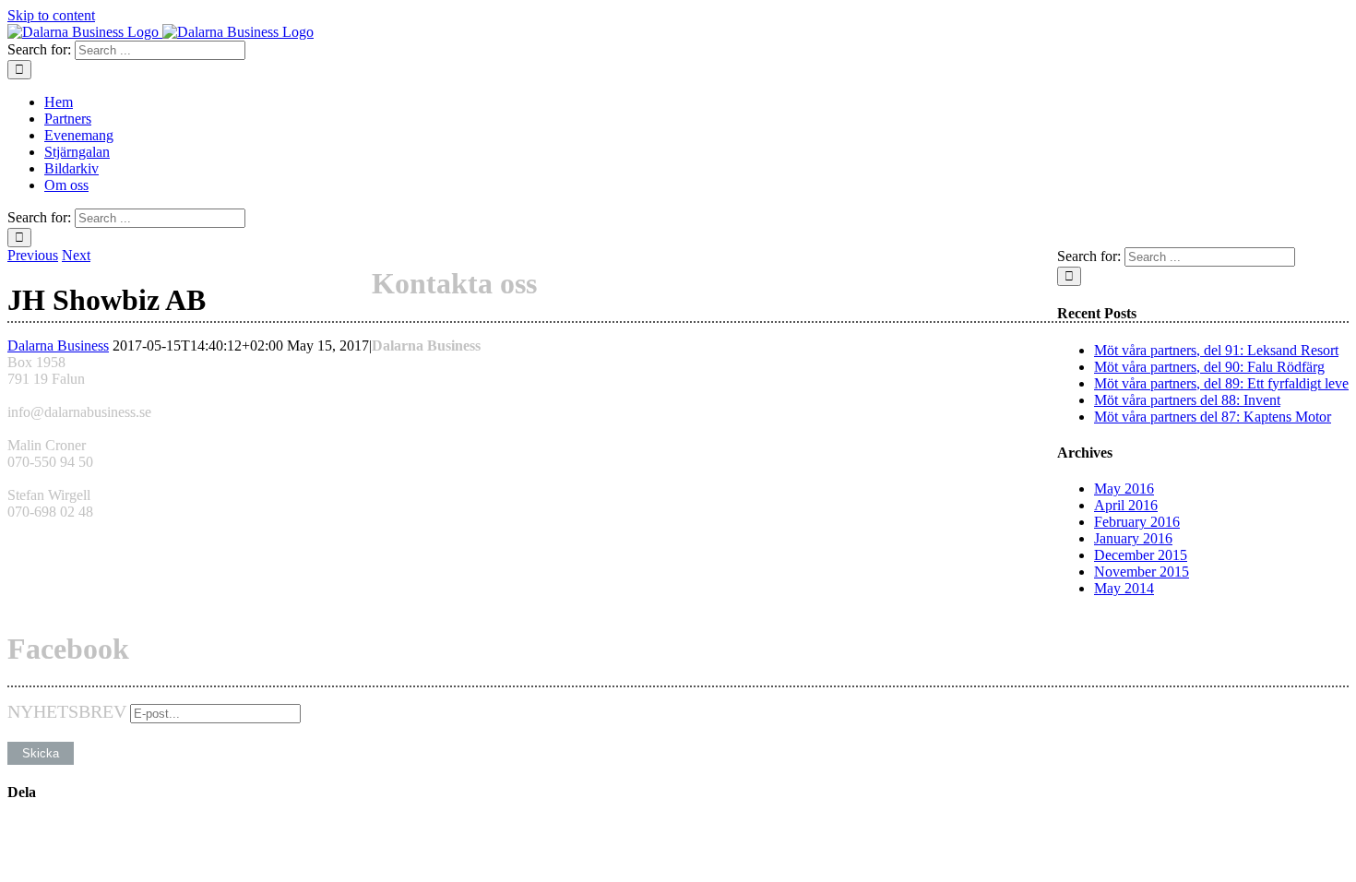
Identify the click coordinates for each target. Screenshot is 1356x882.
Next (76, 255)
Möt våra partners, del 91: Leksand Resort (1216, 350)
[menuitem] (696, 102)
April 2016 (1126, 505)
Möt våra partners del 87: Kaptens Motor (1212, 416)
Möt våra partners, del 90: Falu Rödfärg (1209, 367)
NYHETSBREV (66, 711)
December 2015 (1140, 555)
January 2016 (1133, 538)
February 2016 (1137, 522)
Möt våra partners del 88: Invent (1187, 400)
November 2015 (1141, 571)
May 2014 (1124, 588)
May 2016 (1124, 488)
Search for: (39, 49)
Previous (32, 255)
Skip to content (51, 15)
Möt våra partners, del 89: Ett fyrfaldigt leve (1221, 383)
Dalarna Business (58, 345)
